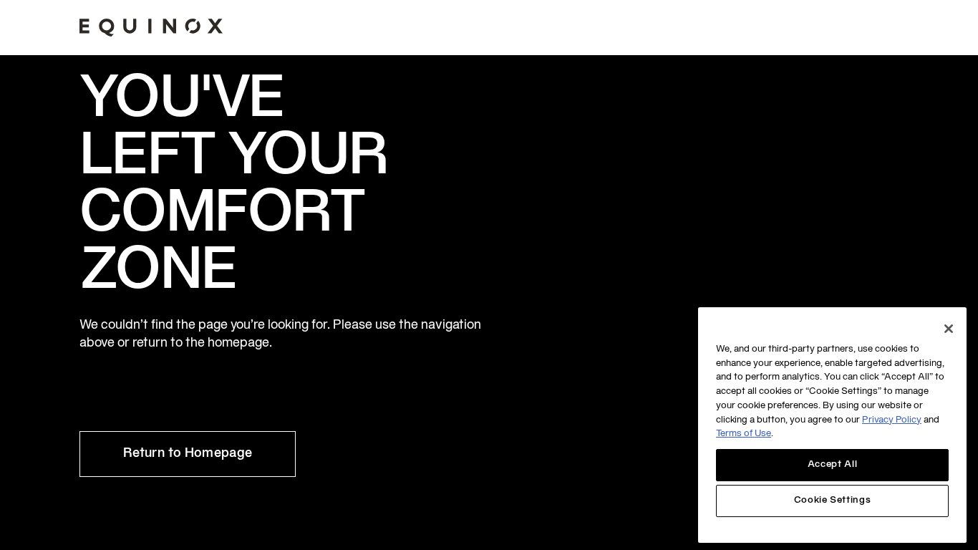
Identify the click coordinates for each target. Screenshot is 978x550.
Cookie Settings (832, 501)
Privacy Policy (891, 420)
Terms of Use (743, 434)
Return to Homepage (187, 454)
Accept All (833, 464)
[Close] (948, 328)
